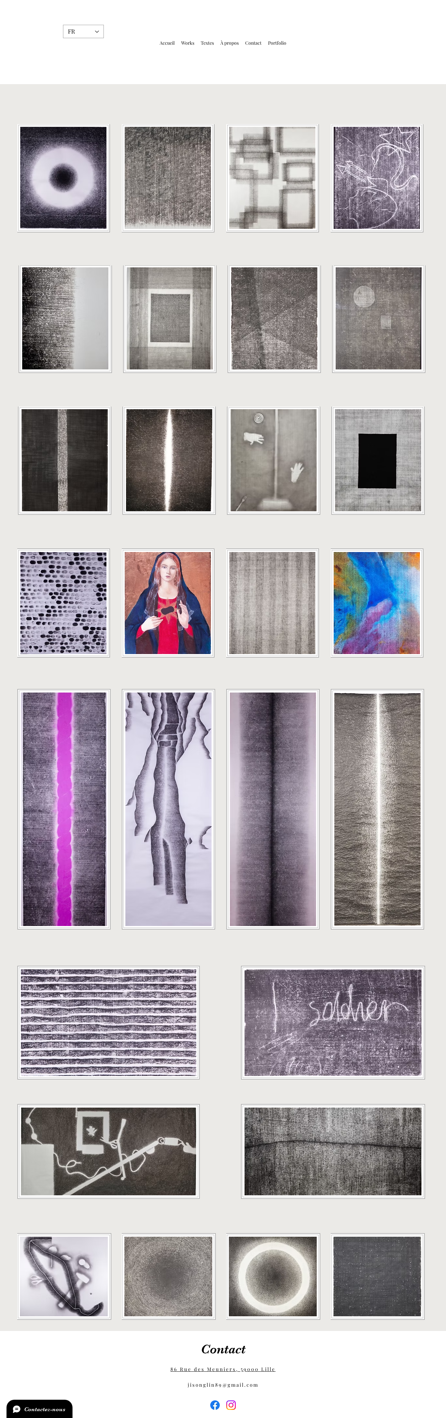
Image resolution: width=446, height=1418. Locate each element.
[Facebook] (215, 1405)
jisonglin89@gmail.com (223, 1384)
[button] (188, 43)
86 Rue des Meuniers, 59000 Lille (223, 1369)
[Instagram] (231, 1405)
